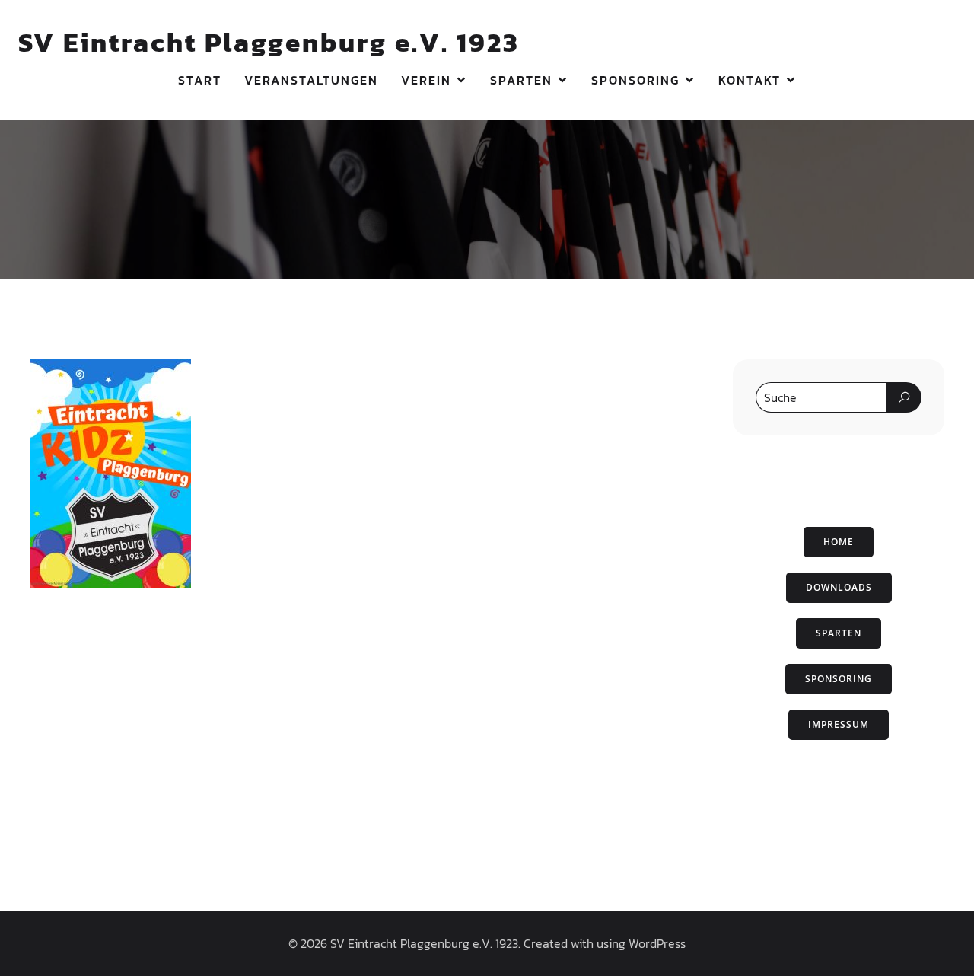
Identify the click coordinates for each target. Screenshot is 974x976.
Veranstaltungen (311, 80)
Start (199, 80)
